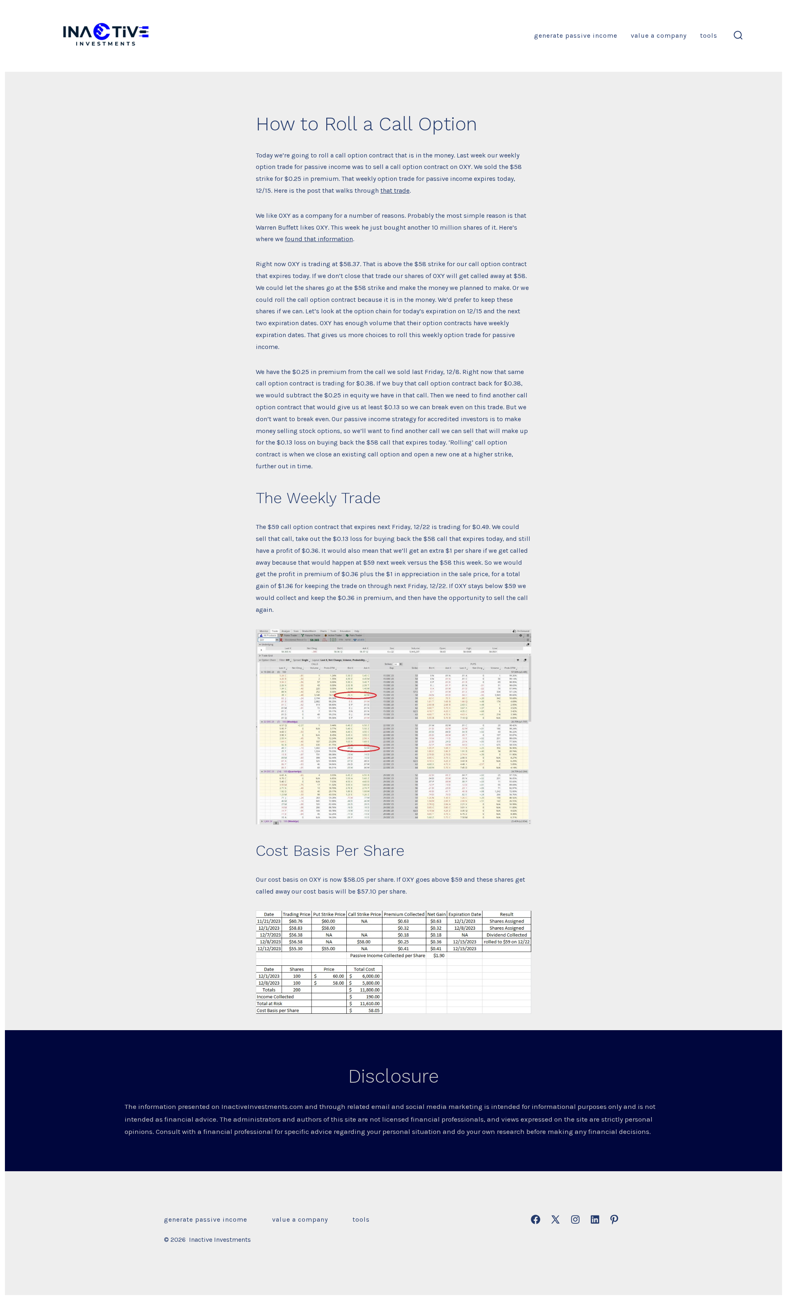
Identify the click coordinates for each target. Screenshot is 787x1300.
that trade (394, 190)
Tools (708, 35)
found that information (319, 239)
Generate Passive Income (575, 35)
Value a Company (659, 35)
